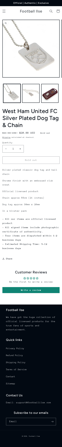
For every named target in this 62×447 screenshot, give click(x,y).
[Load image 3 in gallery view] (50, 93)
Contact (10, 376)
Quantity (7, 142)
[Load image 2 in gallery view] (31, 93)
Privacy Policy (15, 348)
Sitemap (10, 383)
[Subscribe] (52, 421)
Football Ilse (34, 436)
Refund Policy (14, 355)
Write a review (31, 290)
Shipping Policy (15, 362)
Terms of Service (16, 369)
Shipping (6, 137)
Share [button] (9, 258)
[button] (3, 11)
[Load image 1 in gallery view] (12, 93)
